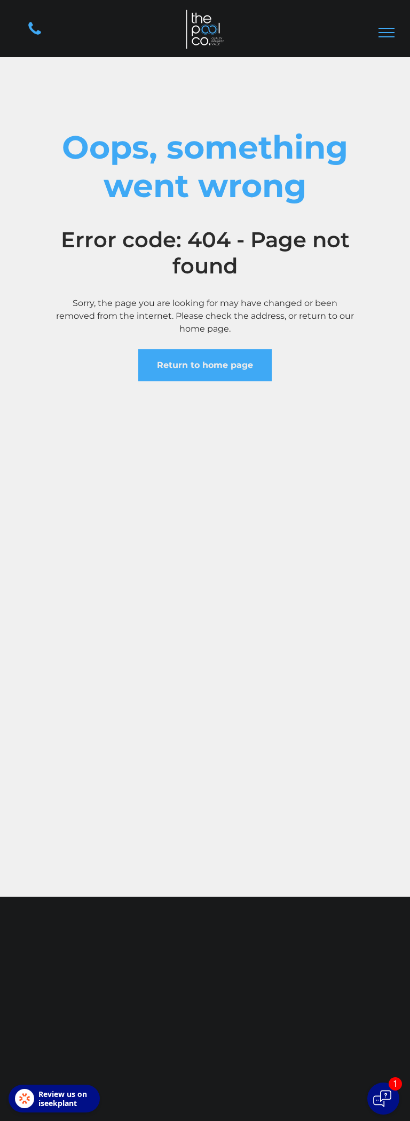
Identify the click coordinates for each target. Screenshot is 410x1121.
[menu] (386, 32)
